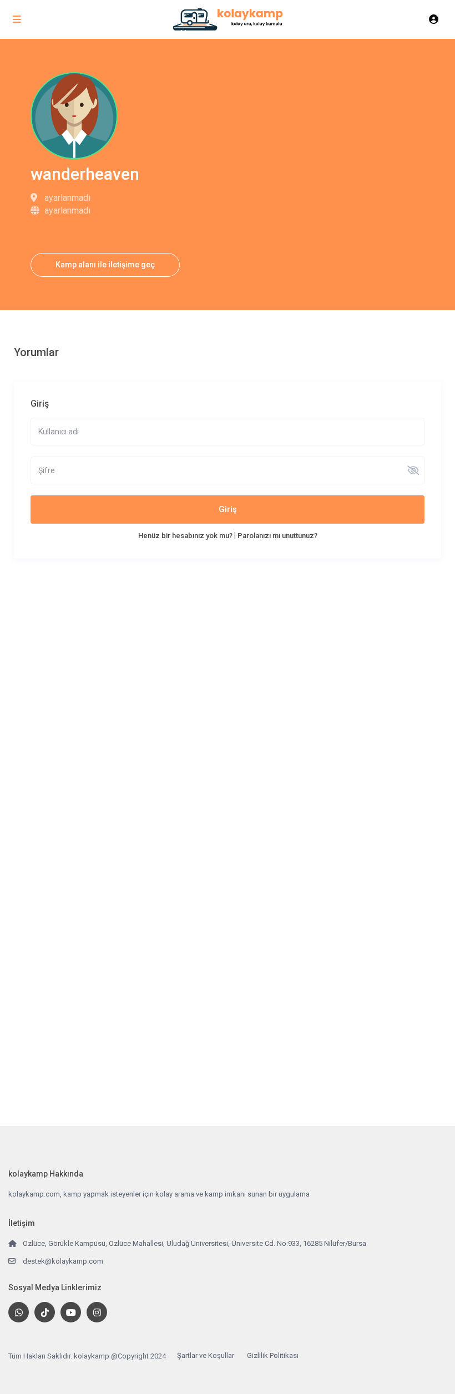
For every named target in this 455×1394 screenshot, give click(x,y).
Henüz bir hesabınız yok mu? (185, 535)
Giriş (228, 509)
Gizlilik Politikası (273, 1355)
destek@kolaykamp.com (63, 1261)
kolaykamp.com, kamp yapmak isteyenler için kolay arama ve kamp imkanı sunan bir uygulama (159, 1194)
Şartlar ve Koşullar (205, 1355)
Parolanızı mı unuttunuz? (277, 535)
